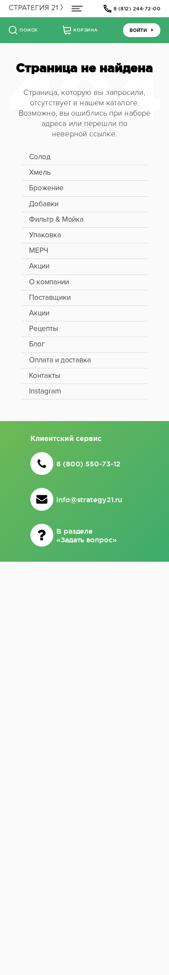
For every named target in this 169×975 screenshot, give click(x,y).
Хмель (40, 172)
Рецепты (43, 328)
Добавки (43, 203)
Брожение (46, 187)
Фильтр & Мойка (56, 219)
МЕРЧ (38, 250)
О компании (49, 281)
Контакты (44, 375)
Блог (37, 344)
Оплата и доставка (60, 360)
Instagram (45, 391)
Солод (40, 156)
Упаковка (45, 234)
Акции (39, 265)
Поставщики (50, 297)
